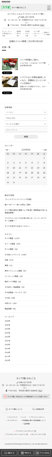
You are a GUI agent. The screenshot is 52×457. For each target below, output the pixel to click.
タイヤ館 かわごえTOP (36, 33)
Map (42, 25)
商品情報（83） (11, 308)
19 (26, 172)
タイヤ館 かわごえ (19, 7)
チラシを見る (44, 453)
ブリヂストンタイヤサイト (24, 431)
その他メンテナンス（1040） (16, 254)
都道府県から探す (19, 33)
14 (38, 167)
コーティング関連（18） (14, 276)
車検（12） (9, 265)
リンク (24, 417)
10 (14, 167)
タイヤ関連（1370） (13, 238)
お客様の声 (39, 409)
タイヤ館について (16, 409)
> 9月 (45, 150)
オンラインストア (37, 434)
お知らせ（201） (11, 303)
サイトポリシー (13, 420)
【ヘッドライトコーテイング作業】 (18, 199)
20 (32, 172)
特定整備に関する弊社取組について (34, 420)
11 (20, 167)
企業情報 (27, 424)
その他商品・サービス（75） (16, 292)
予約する (27, 453)
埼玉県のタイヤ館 (27, 33)
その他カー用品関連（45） (15, 287)
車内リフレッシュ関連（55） (16, 270)
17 (14, 172)
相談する (11, 453)
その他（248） (10, 298)
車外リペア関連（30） (13, 281)
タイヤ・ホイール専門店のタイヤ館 (7, 33)
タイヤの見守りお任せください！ (18, 226)
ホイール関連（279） (13, 243)
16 (8, 172)
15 (44, 167)
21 (38, 172)
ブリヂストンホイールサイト (15, 434)
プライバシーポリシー (37, 417)
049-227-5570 (27, 17)
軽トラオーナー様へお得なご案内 (18, 204)
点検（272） (9, 260)
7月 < (7, 150)
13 (32, 167)
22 (44, 172)
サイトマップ (13, 417)
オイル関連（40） (12, 249)
